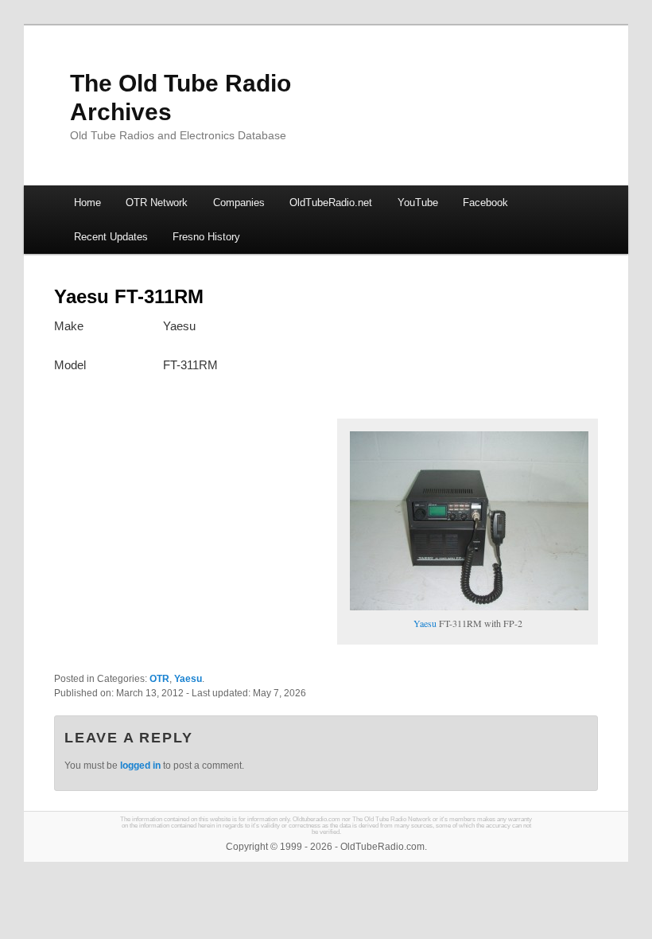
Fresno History (206, 237)
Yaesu (425, 623)
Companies (239, 202)
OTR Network (157, 202)
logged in (140, 765)
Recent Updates (111, 237)
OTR (159, 678)
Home (87, 202)
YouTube (418, 202)
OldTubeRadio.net (330, 202)
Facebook (485, 202)
